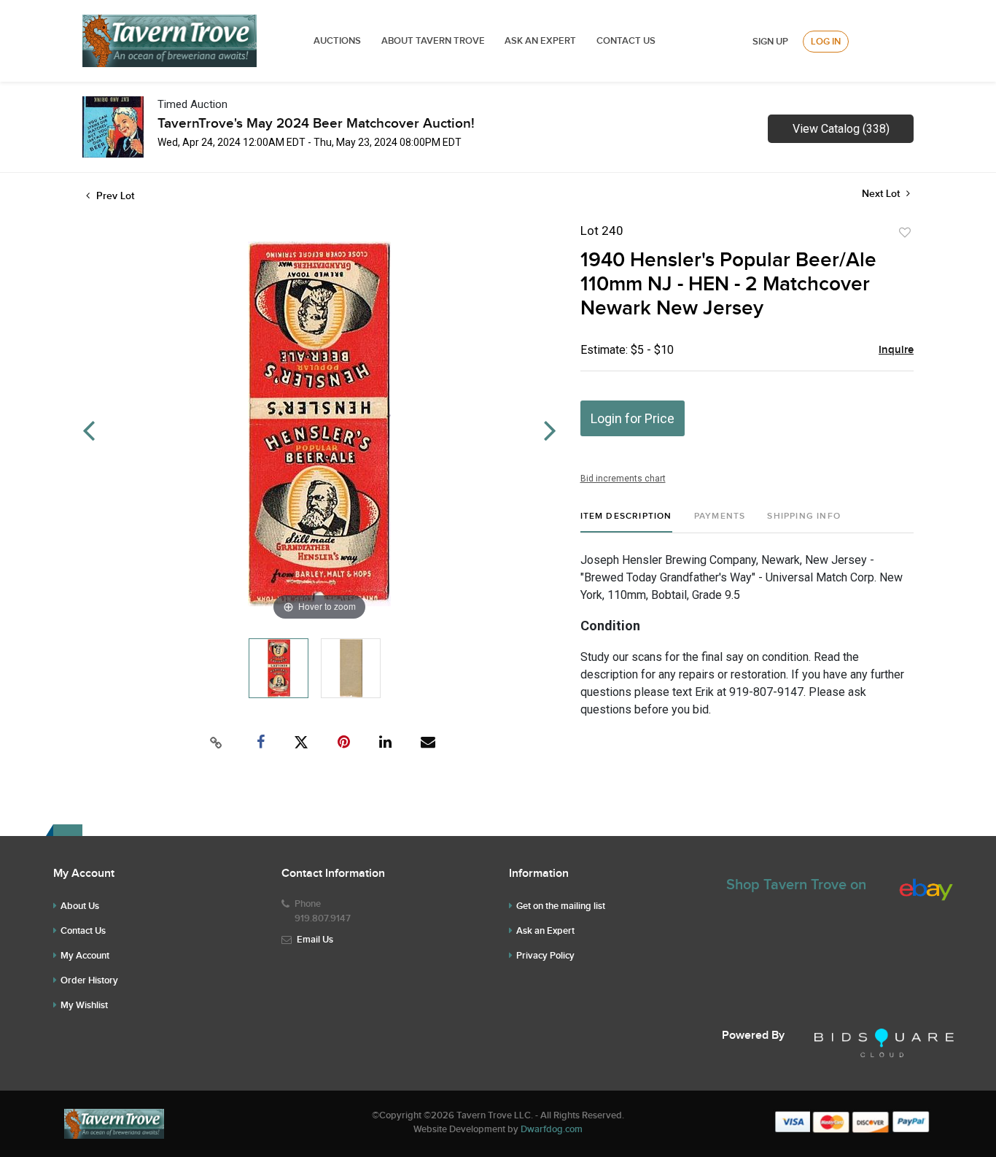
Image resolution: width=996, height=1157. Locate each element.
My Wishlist (84, 1005)
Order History (89, 980)
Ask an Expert (545, 931)
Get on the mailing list (560, 906)
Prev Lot (113, 196)
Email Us (315, 939)
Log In (826, 41)
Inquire (896, 350)
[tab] (626, 522)
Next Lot (882, 193)
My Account (85, 955)
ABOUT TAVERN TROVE (434, 41)
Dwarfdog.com (552, 1129)
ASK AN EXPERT (540, 41)
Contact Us (625, 41)
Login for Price (632, 418)
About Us (80, 906)
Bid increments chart (623, 478)
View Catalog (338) (841, 129)
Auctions (337, 41)
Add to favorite (905, 233)
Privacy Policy (545, 955)
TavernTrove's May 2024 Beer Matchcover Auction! (316, 123)
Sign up (770, 41)
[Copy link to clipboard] (216, 742)
